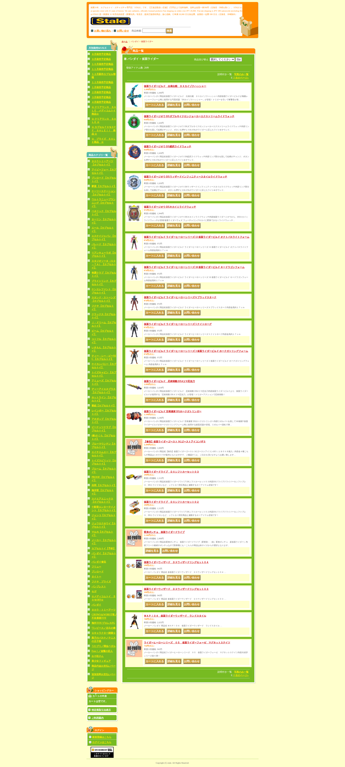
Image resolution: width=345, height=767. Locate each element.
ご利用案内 (98, 717)
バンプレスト (99, 586)
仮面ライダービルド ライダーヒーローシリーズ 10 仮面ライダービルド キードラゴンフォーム (194, 267)
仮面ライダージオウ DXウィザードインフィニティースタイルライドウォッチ (185, 176)
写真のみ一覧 (241, 74)
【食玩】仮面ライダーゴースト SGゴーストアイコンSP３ (175, 441)
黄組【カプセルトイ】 (104, 405)
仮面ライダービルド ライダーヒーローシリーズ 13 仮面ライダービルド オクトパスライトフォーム (196, 237)
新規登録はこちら (101, 737)
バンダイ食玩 (99, 561)
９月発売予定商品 (101, 59)
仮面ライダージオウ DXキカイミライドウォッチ (170, 206)
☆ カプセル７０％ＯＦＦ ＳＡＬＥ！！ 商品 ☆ (104, 130)
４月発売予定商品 (101, 102)
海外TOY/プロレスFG (103, 623)
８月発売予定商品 (101, 54)
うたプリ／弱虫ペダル (104, 646)
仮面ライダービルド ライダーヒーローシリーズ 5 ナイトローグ (178, 324)
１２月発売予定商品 (102, 82)
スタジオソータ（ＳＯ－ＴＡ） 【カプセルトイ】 (104, 264)
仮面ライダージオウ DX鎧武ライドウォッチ (167, 146)
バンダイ (96, 604)
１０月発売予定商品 (102, 64)
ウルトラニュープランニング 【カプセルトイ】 (104, 203)
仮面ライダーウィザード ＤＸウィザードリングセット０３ (176, 589)
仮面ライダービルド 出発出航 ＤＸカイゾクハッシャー (175, 86)
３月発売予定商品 (101, 97)
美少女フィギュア (101, 661)
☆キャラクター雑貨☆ (104, 633)
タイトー (96, 576)
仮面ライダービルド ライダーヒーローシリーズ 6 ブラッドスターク (180, 297)
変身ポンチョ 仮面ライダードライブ (164, 532)
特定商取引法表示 (101, 709)
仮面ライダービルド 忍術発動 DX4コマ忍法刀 (169, 381)
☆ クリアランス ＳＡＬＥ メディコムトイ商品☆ (104, 110)
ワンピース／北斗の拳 (104, 628)
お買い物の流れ (102, 30)
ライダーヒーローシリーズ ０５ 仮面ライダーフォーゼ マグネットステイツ (187, 642)
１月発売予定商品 (101, 87)
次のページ (242, 77)
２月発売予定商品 (101, 92)
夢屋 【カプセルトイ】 (104, 186)
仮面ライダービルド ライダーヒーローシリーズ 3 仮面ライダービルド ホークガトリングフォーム (196, 351)
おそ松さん (98, 656)
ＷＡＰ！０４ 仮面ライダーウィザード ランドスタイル (175, 615)
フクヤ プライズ (101, 581)
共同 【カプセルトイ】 (104, 485)
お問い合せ (123, 30)
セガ (94, 591)
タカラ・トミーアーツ (104, 609)
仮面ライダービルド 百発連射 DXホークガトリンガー (172, 411)
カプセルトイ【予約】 (104, 548)
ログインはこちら (101, 742)
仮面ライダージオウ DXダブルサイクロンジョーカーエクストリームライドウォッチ (189, 116)
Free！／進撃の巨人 (102, 651)
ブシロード (98, 571)
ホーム (125, 41)
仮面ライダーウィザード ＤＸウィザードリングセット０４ (176, 562)
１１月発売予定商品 (102, 69)
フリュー (96, 566)
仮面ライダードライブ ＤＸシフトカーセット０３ (171, 471)
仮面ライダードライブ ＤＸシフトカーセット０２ (171, 501)
